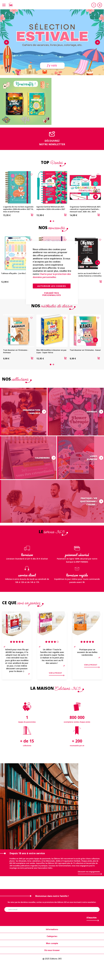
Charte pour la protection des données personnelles (52, 276)
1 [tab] (50, 221)
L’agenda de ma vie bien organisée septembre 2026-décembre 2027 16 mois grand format (18, 209)
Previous (6, 42)
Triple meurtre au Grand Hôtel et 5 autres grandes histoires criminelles (86, 274)
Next (97, 42)
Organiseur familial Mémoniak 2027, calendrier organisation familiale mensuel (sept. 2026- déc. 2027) (85, 209)
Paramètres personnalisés (51, 294)
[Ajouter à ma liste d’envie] (31, 174)
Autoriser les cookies (51, 286)
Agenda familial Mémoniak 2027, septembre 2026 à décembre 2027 (50, 207)
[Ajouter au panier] (32, 215)
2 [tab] (53, 221)
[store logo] (11, 5)
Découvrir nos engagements (89, 871)
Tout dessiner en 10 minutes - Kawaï (85, 350)
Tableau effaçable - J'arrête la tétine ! (17, 273)
